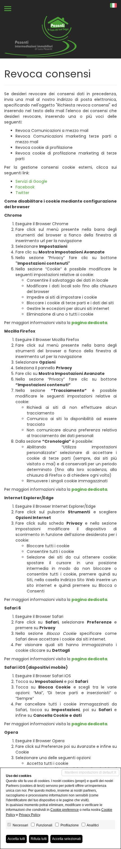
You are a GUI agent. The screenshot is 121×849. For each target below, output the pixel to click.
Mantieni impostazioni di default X (90, 772)
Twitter (22, 193)
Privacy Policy (29, 815)
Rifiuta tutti (39, 839)
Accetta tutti (16, 839)
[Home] (40, 36)
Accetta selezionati (66, 839)
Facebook (25, 187)
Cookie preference (64, 810)
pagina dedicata (89, 322)
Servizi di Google (31, 181)
